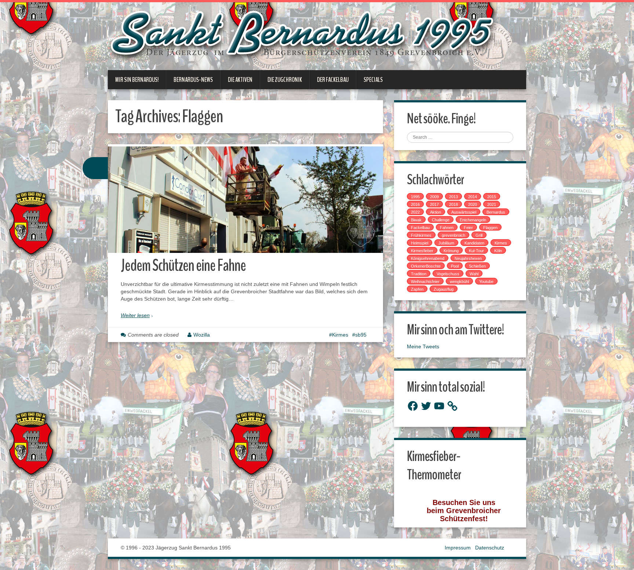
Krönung (451, 250)
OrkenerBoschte (426, 266)
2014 (472, 197)
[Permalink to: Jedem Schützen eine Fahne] (245, 199)
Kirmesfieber (422, 250)
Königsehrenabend (427, 258)
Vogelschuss (448, 274)
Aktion (435, 212)
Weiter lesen (135, 315)
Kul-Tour (476, 250)
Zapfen (417, 289)
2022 (415, 212)
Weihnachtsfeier (425, 281)
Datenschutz (489, 548)
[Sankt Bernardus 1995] (304, 36)
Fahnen (446, 227)
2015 (491, 197)
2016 (415, 204)
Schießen (477, 266)
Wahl (474, 274)
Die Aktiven (240, 79)
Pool (455, 266)
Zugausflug (443, 289)
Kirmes (340, 335)
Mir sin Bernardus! (136, 79)
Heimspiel (419, 243)
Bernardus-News (193, 79)
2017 (434, 204)
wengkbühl (459, 281)
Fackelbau (420, 227)
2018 (453, 204)
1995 (415, 197)
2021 (491, 204)
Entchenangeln (473, 220)
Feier (468, 227)
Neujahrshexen (468, 258)
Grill (479, 235)
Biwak (416, 220)
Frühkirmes (421, 235)
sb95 (361, 335)
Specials (373, 79)
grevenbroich (453, 235)
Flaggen (490, 227)
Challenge (440, 220)
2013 (453, 197)
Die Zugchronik (284, 79)
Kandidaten (474, 243)
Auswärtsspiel (463, 212)
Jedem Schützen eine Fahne (183, 265)
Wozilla (201, 335)
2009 (434, 197)
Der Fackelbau (333, 79)
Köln (498, 250)
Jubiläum (446, 243)
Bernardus (496, 212)
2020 (472, 204)
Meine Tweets (423, 346)
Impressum (458, 548)
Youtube (486, 281)
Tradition (418, 274)
